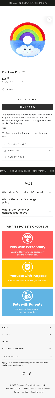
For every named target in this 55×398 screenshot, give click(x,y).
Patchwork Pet (23, 385)
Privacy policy (44, 388)
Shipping (5, 82)
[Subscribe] (51, 357)
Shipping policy (37, 392)
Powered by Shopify (13, 388)
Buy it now (28, 106)
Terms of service (21, 392)
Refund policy (30, 388)
